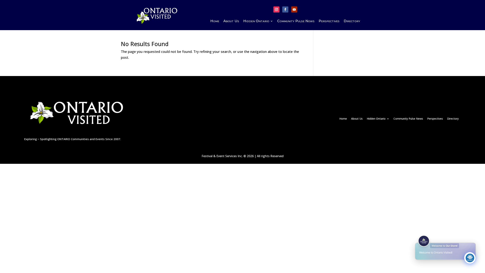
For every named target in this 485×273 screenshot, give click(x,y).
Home (214, 21)
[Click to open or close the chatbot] (470, 258)
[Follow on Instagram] (276, 9)
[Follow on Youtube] (294, 9)
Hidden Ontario (256, 21)
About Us (231, 21)
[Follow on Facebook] (285, 9)
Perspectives (329, 21)
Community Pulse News (295, 21)
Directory (352, 21)
